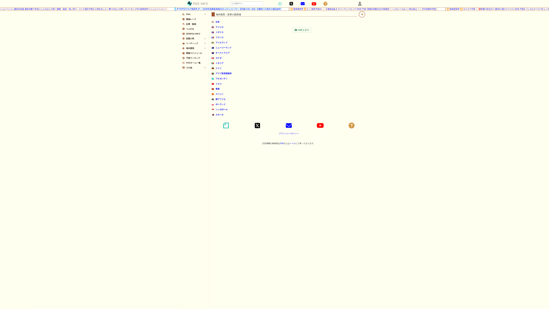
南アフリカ (221, 99)
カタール (220, 114)
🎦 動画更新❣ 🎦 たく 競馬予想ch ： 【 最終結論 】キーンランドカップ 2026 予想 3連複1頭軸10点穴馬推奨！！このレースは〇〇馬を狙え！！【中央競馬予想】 (357, 9)
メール (292, 143)
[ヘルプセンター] (325, 4)
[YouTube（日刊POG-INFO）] (314, 4)
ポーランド (221, 104)
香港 (218, 89)
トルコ (219, 83)
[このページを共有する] (362, 14)
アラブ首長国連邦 (224, 73)
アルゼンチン (222, 78)
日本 (218, 22)
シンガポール (222, 109)
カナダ (219, 58)
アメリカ (220, 27)
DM (281, 143)
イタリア (220, 63)
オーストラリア (223, 53)
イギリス (220, 32)
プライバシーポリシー (289, 133)
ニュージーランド (224, 47)
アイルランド (222, 42)
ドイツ (219, 68)
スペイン (220, 94)
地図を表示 (303, 29)
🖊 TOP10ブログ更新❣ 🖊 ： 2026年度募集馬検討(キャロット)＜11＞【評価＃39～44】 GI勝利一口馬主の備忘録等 (222, 9)
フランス (220, 37)
